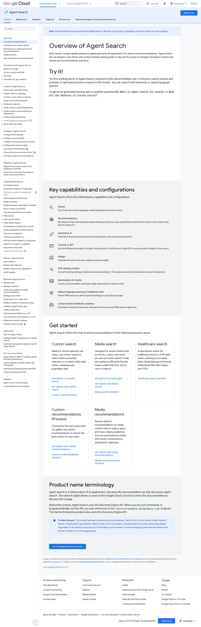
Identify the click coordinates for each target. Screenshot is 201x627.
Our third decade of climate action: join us (121, 614)
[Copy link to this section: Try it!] (67, 72)
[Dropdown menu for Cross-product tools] (91, 3)
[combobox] (128, 3)
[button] (19, 76)
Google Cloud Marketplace (55, 594)
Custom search (64, 344)
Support (50, 19)
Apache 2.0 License (51, 562)
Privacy (62, 614)
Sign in (194, 3)
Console (154, 3)
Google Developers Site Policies (90, 562)
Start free (189, 13)
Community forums (92, 585)
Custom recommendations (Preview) (66, 414)
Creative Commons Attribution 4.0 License (123, 559)
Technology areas (48, 3)
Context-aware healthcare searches (76, 303)
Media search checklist (107, 392)
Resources (64, 19)
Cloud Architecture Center (134, 599)
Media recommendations (109, 412)
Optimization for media (70, 280)
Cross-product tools (77, 3)
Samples (36, 19)
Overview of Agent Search (87, 46)
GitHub (125, 585)
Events (165, 590)
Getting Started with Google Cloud (137, 590)
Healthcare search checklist (152, 378)
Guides (7, 19)
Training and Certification (133, 604)
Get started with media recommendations (106, 454)
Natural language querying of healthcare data (80, 292)
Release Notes (89, 594)
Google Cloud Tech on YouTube (176, 604)
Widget (61, 256)
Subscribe (166, 621)
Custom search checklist (64, 395)
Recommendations (67, 218)
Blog (164, 585)
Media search (106, 344)
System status (89, 599)
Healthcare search (152, 344)
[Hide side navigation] (35, 622)
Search (61, 206)
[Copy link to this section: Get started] (81, 326)
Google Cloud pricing (52, 590)
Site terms (73, 614)
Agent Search (18, 12)
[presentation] (112, 71)
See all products (50, 585)
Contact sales (49, 599)
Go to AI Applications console (67, 546)
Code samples (128, 594)
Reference (21, 19)
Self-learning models (69, 268)
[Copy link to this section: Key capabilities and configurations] (139, 190)
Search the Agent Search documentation (95, 19)
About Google (49, 614)
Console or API (66, 244)
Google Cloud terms (90, 614)
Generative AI (65, 233)
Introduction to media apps (108, 378)
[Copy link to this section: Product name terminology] (118, 485)
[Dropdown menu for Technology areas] (60, 3)
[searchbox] (20, 28)
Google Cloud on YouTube (173, 599)
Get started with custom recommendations (64, 448)
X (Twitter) (167, 594)
